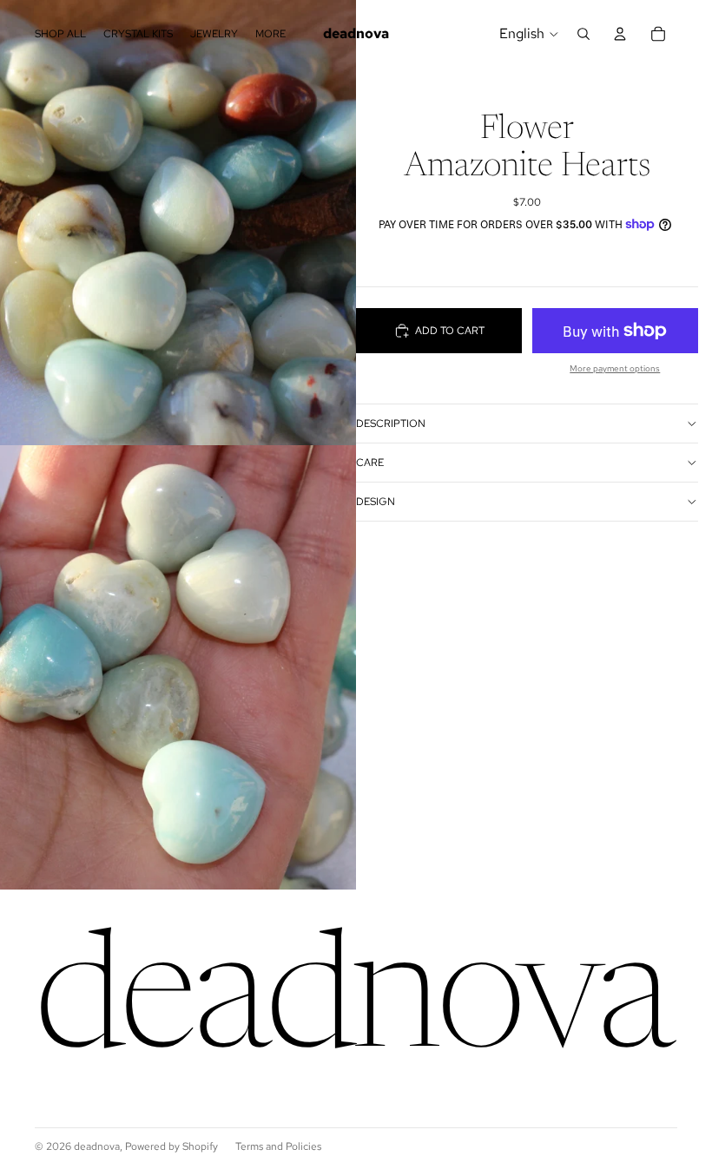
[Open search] (583, 34)
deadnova (97, 1146)
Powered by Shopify (171, 1146)
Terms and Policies (278, 1146)
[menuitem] (270, 33)
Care (370, 463)
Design (375, 502)
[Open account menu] (620, 34)
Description (390, 423)
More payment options (615, 368)
